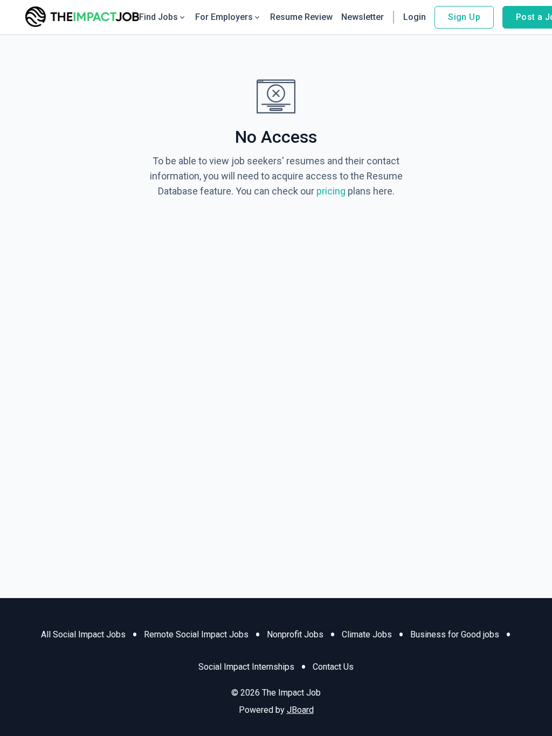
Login (414, 17)
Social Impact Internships (246, 667)
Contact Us (333, 667)
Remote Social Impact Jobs (196, 634)
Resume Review (301, 17)
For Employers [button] (224, 17)
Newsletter (362, 17)
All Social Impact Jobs (83, 634)
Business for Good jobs (454, 634)
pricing (331, 191)
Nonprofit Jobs (295, 634)
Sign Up (464, 17)
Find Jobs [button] (158, 17)
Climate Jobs (367, 634)
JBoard (300, 710)
